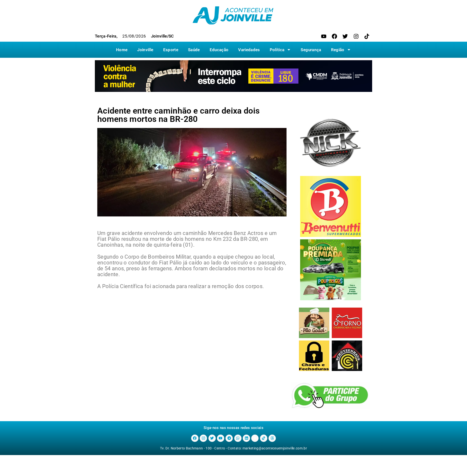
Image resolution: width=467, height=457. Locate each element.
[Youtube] (323, 36)
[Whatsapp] (238, 438)
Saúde (194, 49)
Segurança (311, 49)
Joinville (145, 49)
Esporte (170, 49)
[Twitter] (345, 36)
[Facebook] (334, 36)
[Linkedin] (246, 438)
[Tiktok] (366, 36)
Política (277, 49)
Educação (219, 49)
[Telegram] (229, 438)
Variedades (249, 49)
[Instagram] (356, 36)
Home (121, 49)
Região (337, 49)
